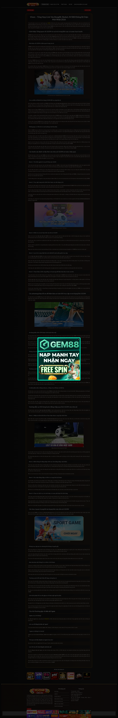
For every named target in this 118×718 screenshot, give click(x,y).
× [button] (78, 339)
